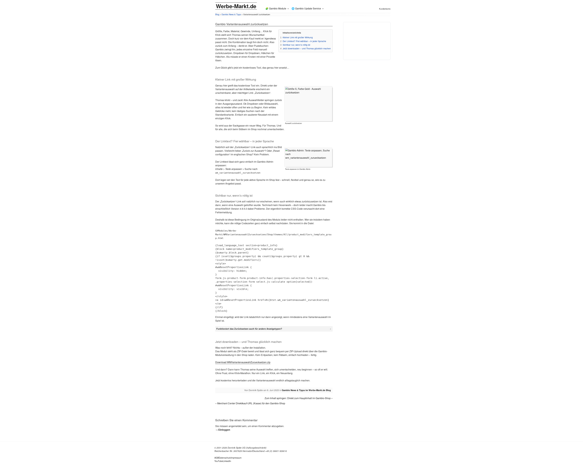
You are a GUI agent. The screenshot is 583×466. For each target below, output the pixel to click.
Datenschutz (225, 457)
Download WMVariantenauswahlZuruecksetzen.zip (242, 362)
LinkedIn (227, 461)
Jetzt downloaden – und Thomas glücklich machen (307, 48)
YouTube (218, 461)
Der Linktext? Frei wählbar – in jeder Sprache (304, 41)
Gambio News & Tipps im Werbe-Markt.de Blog (306, 390)
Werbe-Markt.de (236, 6)
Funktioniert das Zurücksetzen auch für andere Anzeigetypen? (249, 328)
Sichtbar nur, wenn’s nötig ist (296, 44)
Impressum (236, 457)
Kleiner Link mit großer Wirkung (298, 37)
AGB (216, 457)
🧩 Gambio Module (275, 8)
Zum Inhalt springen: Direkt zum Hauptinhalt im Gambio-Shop (298, 398)
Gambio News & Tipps (231, 14)
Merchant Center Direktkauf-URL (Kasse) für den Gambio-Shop (251, 403)
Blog (217, 14)
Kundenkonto (384, 8)
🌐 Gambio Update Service (306, 8)
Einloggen (224, 429)
